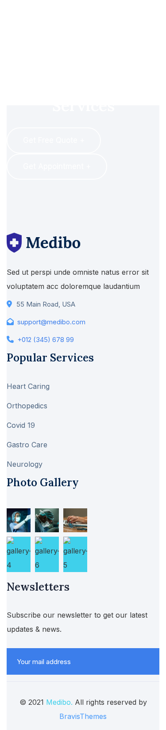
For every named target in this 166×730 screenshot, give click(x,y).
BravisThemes (83, 716)
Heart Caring (28, 386)
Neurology (24, 464)
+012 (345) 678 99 (45, 339)
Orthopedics (27, 405)
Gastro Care (27, 444)
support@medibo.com (51, 322)
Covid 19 (21, 425)
